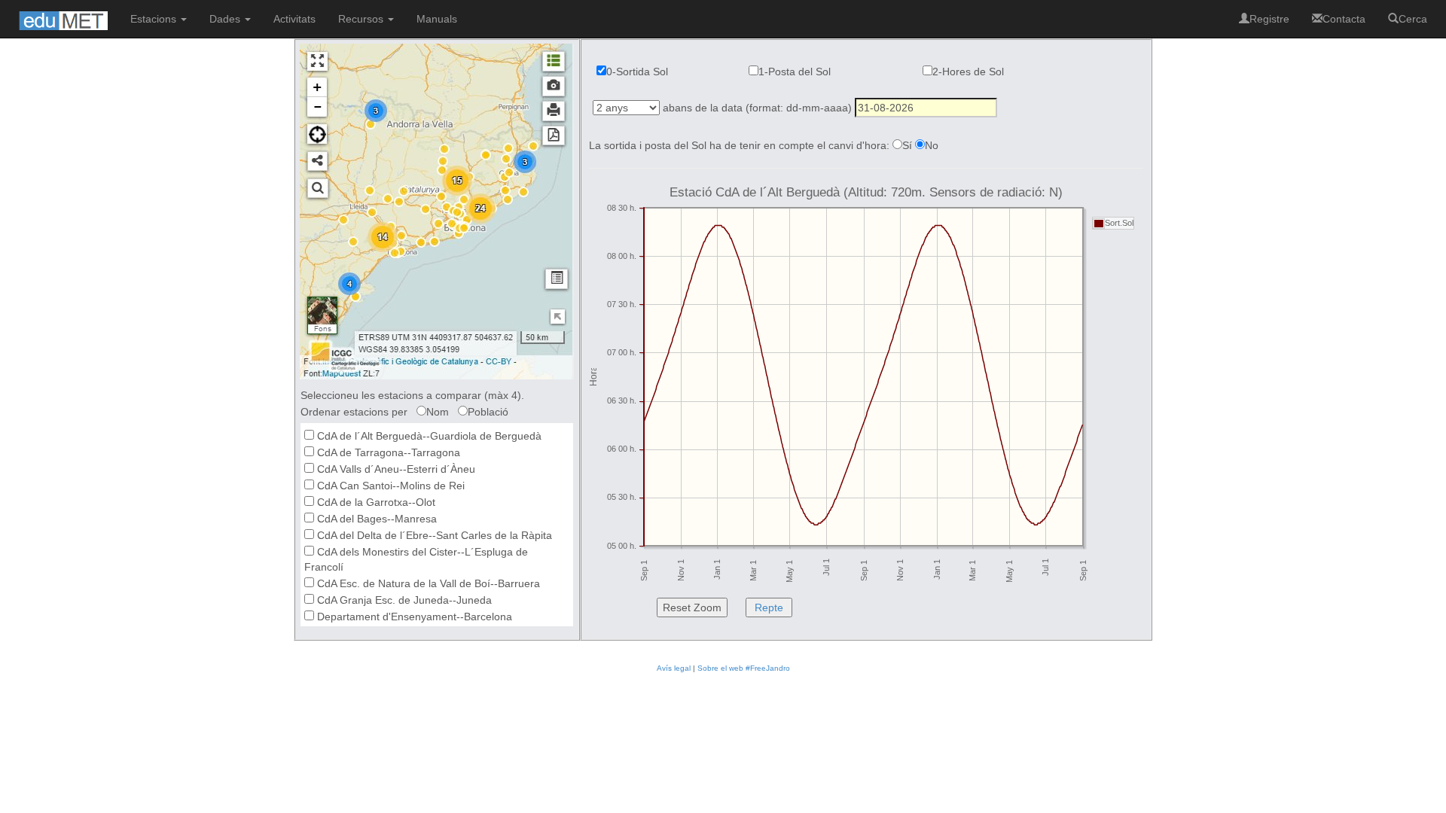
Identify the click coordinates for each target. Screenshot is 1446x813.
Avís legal (674, 668)
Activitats (294, 19)
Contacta (1343, 19)
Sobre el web (720, 668)
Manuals (436, 19)
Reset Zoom (692, 607)
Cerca (1413, 19)
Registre (1269, 19)
